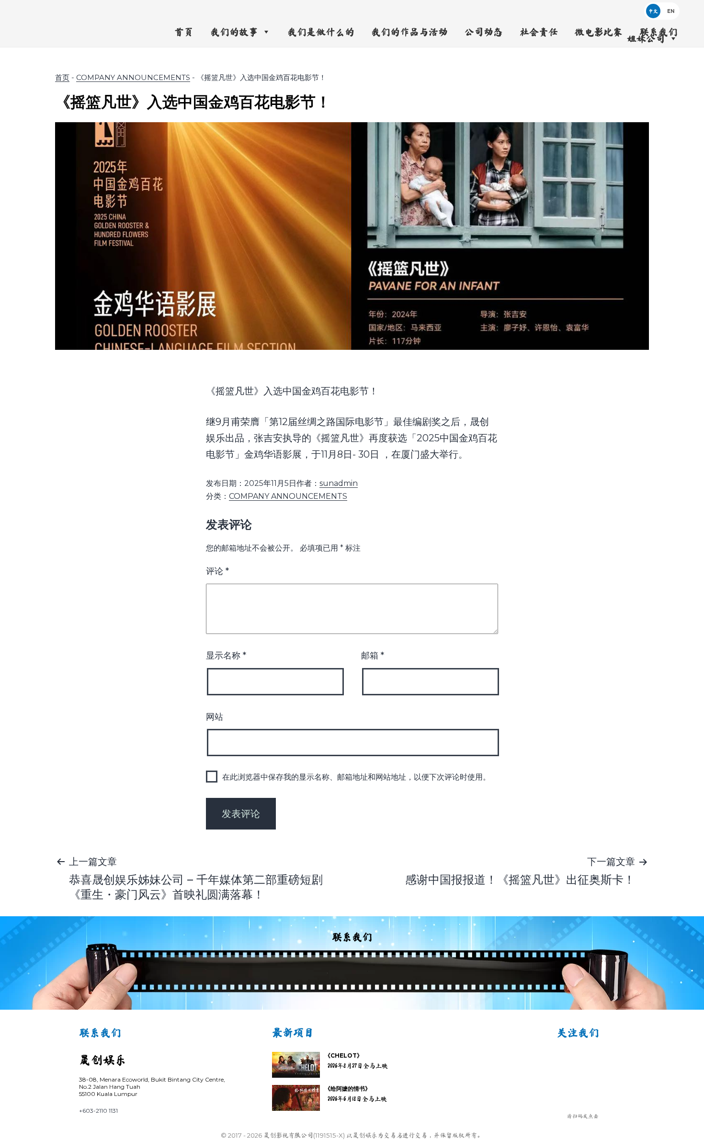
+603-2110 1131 (98, 1110)
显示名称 (226, 655)
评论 (217, 571)
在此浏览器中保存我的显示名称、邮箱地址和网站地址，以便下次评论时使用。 (356, 777)
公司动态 (484, 31)
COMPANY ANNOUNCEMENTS (133, 77)
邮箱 (372, 655)
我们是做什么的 (320, 31)
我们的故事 (234, 31)
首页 (183, 31)
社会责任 (539, 31)
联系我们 (658, 31)
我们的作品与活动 (409, 31)
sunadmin (338, 483)
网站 (214, 717)
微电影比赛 (599, 31)
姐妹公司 (646, 38)
